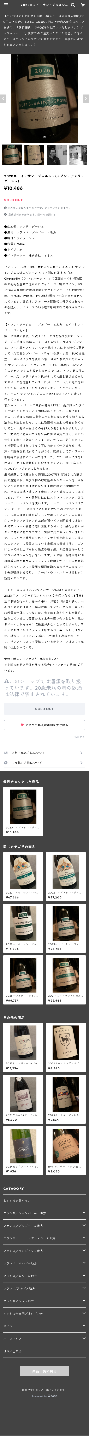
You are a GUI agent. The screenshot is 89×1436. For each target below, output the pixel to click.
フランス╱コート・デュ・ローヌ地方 (29, 1238)
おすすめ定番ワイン (17, 1201)
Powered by (40, 1396)
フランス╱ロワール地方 (20, 1276)
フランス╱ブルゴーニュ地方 (23, 1226)
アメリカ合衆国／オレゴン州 (23, 1314)
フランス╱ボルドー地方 (20, 1263)
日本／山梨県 (12, 1351)
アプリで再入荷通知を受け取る (46, 725)
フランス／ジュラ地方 (18, 1301)
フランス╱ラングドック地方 (23, 1251)
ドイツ (7, 1326)
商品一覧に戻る (44, 1371)
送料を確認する (46, 214)
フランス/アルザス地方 (19, 1288)
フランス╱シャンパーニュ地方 (24, 1213)
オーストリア (12, 1339)
